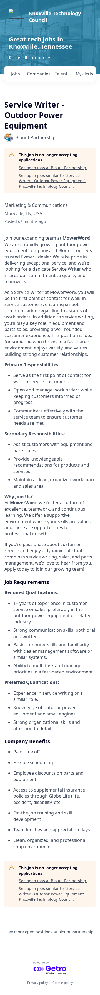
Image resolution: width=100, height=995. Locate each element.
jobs (15, 74)
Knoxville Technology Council (55, 16)
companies (38, 74)
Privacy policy (37, 982)
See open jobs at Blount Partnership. (53, 167)
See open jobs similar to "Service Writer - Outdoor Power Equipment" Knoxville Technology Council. (52, 181)
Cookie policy (62, 982)
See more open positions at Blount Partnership (50, 931)
